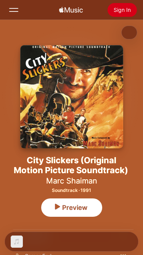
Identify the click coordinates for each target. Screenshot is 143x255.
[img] (71, 9)
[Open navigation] (13, 10)
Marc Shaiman (71, 180)
